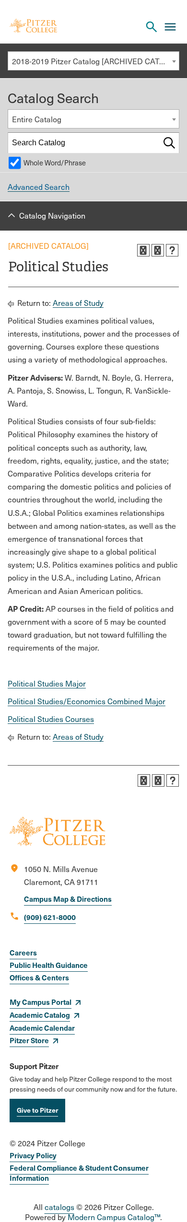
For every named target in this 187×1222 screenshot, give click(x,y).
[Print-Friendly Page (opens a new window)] (158, 250)
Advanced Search (39, 187)
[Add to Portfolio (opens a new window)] (143, 250)
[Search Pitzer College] (151, 26)
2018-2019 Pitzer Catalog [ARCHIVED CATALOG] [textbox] (95, 61)
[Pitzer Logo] (33, 26)
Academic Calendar (42, 1028)
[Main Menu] (170, 26)
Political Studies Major (47, 683)
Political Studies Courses (51, 719)
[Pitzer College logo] (57, 843)
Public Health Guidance (49, 965)
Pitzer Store (29, 1040)
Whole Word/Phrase (54, 162)
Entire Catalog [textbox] (36, 119)
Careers (23, 952)
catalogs (59, 1207)
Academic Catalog (40, 1015)
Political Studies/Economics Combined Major (86, 701)
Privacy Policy (33, 1155)
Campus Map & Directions (68, 899)
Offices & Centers (39, 977)
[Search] (169, 142)
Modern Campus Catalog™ (114, 1217)
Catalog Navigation (52, 215)
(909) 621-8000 (50, 917)
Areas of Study (78, 303)
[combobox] (93, 60)
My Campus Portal (40, 1002)
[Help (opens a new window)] (172, 250)
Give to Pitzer (37, 1110)
